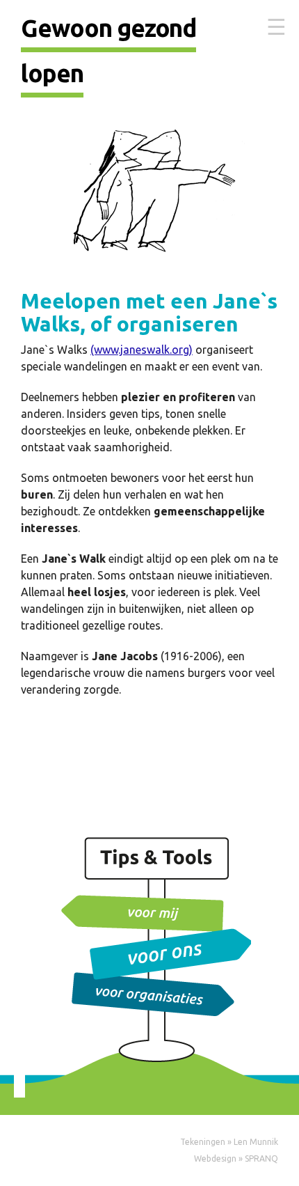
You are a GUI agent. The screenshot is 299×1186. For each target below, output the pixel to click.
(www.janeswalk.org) (141, 349)
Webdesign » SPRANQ (236, 1158)
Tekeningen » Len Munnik (229, 1141)
